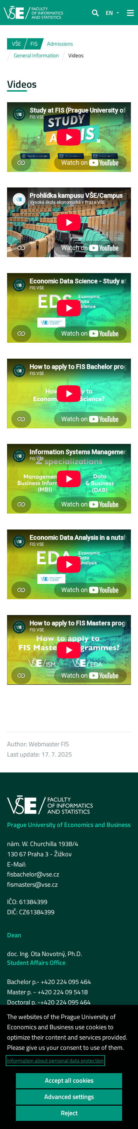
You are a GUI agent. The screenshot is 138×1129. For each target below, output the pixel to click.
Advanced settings (69, 1096)
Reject (69, 1113)
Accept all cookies (69, 1080)
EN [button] (109, 12)
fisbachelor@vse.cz (33, 874)
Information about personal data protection (55, 1060)
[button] (95, 12)
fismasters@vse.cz (32, 884)
